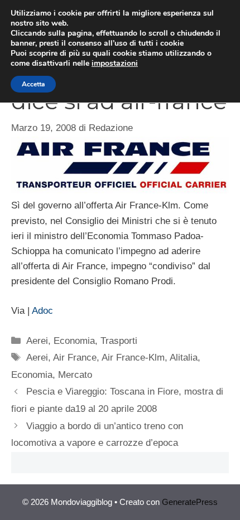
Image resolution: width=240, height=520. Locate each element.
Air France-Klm (133, 357)
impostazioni (115, 64)
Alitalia (184, 357)
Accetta (33, 84)
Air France (75, 357)
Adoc (42, 310)
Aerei (37, 341)
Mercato (75, 375)
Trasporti (118, 341)
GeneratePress (190, 502)
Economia (74, 341)
